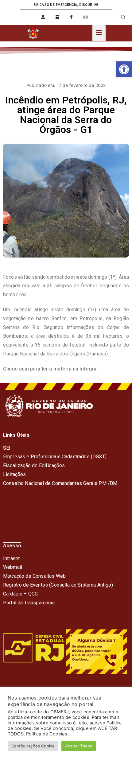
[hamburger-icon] (99, 33)
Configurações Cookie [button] (33, 745)
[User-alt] (43, 17)
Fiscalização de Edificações (34, 465)
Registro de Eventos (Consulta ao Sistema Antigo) (58, 585)
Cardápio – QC (19, 594)
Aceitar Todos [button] (78, 745)
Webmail (12, 567)
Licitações (14, 474)
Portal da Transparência (29, 603)
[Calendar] (57, 17)
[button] (124, 69)
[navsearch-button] (119, 17)
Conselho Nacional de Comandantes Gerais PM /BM (60, 483)
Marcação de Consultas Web (34, 576)
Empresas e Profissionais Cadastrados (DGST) (55, 456)
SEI (6, 448)
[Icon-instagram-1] (86, 17)
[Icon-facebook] (72, 17)
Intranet (11, 558)
